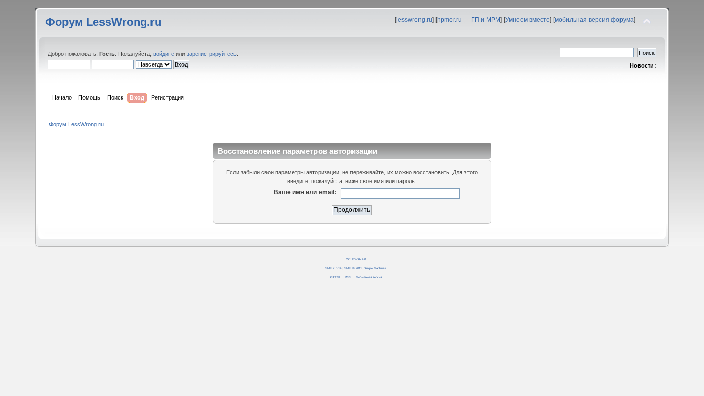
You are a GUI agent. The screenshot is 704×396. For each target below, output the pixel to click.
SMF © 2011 (353, 268)
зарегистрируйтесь (212, 54)
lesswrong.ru (414, 19)
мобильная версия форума (594, 19)
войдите (163, 54)
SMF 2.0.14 (333, 268)
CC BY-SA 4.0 (356, 259)
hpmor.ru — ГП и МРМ (468, 19)
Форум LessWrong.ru (103, 21)
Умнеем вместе (527, 19)
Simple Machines (375, 268)
